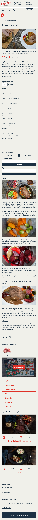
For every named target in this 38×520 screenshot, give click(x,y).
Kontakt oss (6, 484)
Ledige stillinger (7, 487)
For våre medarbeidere (20, 515)
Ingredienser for (7, 82)
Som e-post (28, 155)
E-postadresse (7, 168)
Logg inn (3, 10)
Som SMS (10, 155)
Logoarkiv (5, 490)
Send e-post (19, 174)
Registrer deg (11, 10)
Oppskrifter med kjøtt (9, 21)
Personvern (6, 493)
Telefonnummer (7, 159)
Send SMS (19, 165)
